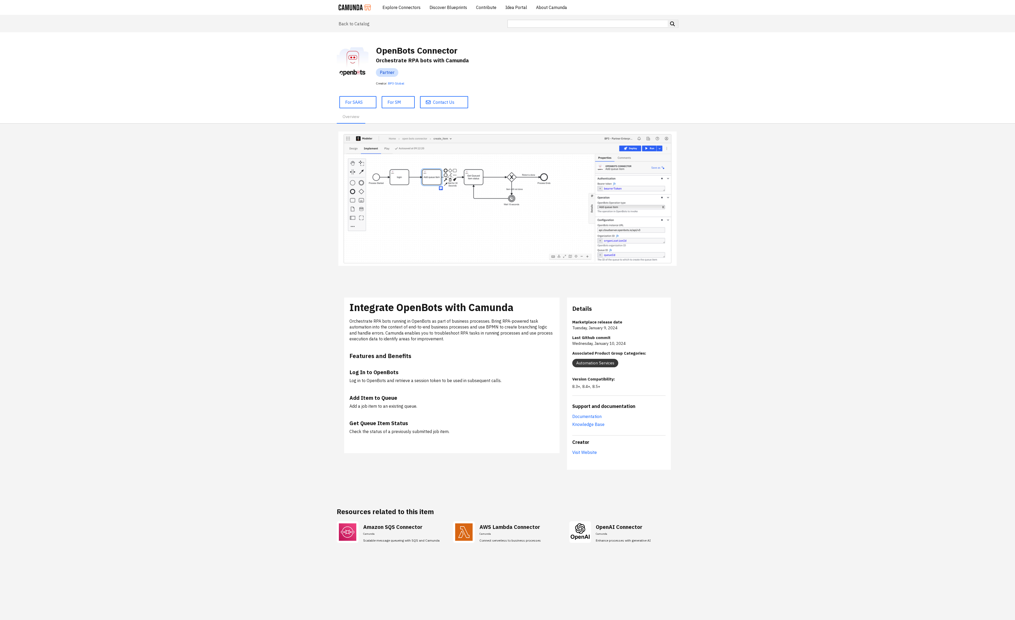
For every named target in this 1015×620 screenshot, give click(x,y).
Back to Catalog (354, 23)
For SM (394, 102)
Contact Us (443, 102)
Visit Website (584, 452)
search (673, 23)
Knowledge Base (588, 424)
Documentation (587, 416)
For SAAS (354, 102)
